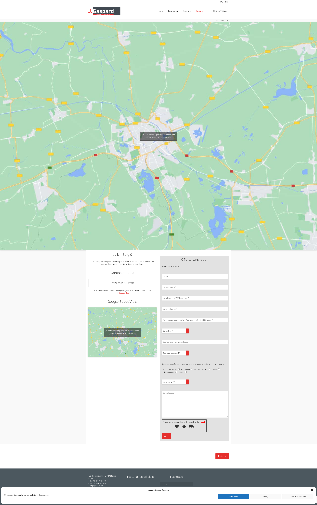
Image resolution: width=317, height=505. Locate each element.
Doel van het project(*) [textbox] (171, 353)
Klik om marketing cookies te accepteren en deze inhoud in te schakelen (158, 136)
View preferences (298, 497)
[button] (312, 490)
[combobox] (175, 330)
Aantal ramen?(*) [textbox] (169, 382)
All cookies (233, 497)
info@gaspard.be (122, 293)
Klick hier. (222, 456)
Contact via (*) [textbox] (168, 331)
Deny (265, 497)
